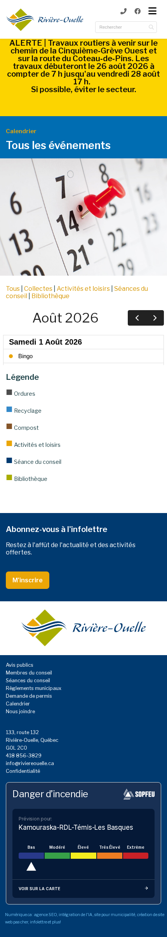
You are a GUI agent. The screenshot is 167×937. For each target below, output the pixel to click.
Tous (13, 288)
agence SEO (45, 914)
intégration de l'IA (75, 914)
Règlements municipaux (33, 688)
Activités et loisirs (83, 288)
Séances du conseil (28, 680)
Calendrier (18, 704)
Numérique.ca (18, 914)
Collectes (38, 288)
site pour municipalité (114, 914)
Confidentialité (23, 771)
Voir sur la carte (39, 888)
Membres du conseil (29, 673)
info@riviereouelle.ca (30, 763)
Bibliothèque (50, 296)
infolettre (38, 922)
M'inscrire (27, 580)
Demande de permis (29, 696)
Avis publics (19, 665)
